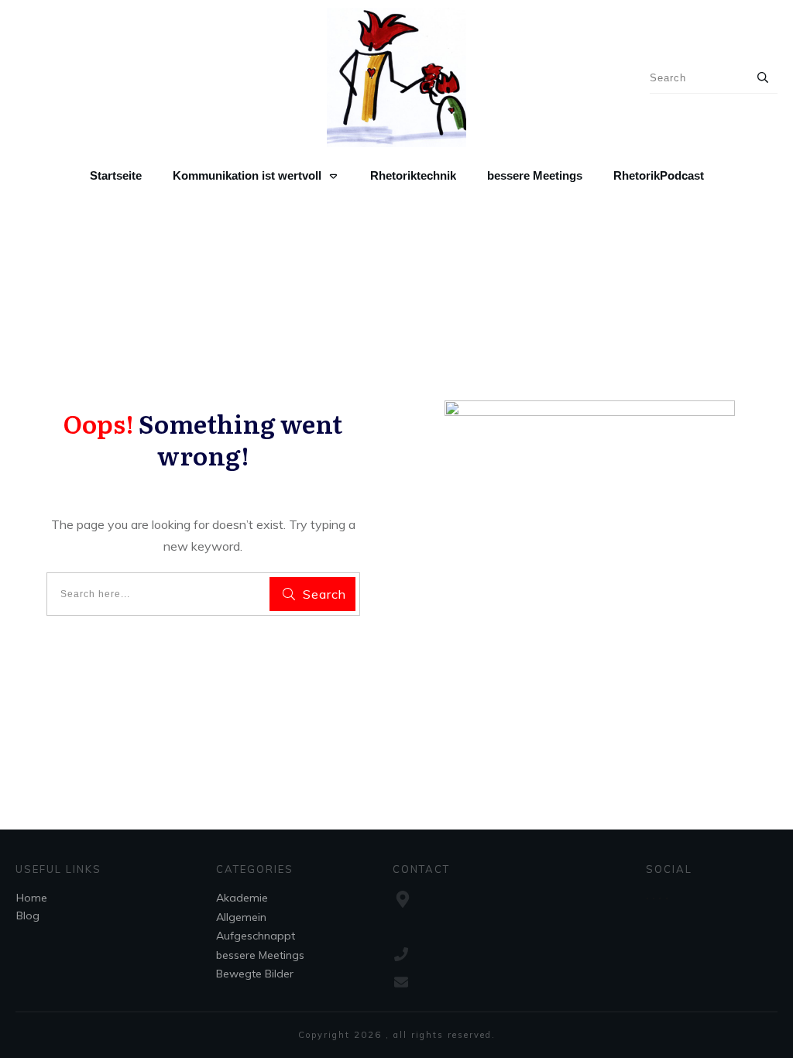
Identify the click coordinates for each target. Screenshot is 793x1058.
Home (31, 898)
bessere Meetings (260, 955)
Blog (27, 915)
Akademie (242, 898)
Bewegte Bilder (255, 974)
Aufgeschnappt (255, 936)
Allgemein (241, 917)
